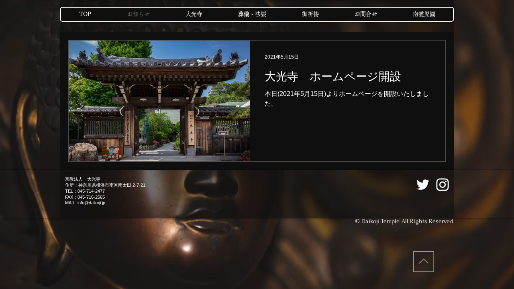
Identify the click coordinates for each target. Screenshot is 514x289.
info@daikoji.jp (91, 202)
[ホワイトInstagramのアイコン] (442, 184)
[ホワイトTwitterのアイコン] (422, 184)
